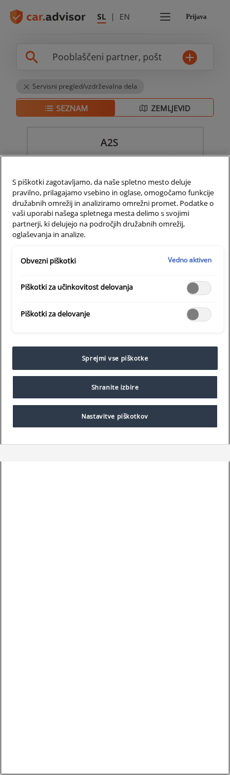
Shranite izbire (115, 387)
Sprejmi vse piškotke (115, 358)
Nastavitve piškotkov (115, 416)
